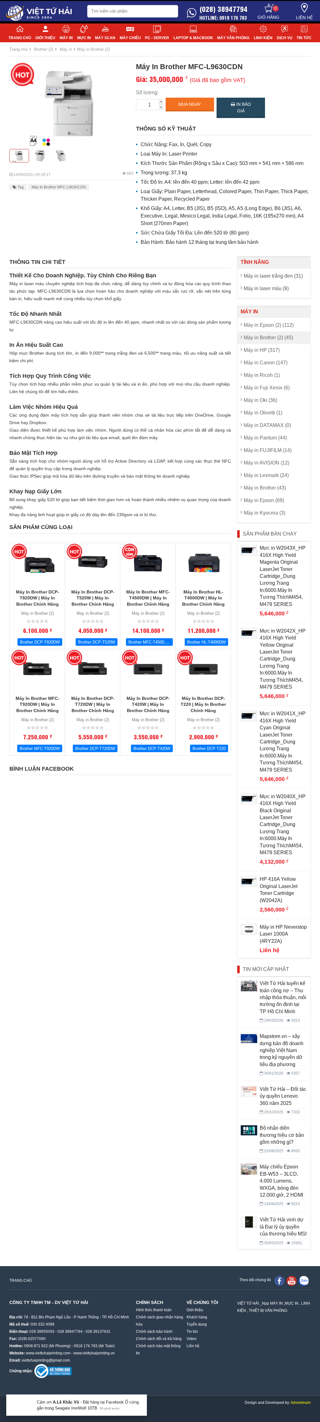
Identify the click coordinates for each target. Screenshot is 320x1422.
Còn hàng (129, 551)
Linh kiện (263, 38)
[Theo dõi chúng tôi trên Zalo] (303, 1280)
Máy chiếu (130, 38)
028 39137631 (98, 1331)
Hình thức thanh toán (154, 1310)
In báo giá (243, 107)
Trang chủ (19, 38)
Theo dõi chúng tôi (255, 1280)
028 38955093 (41, 1331)
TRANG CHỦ (20, 1280)
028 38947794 (70, 1331)
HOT (22, 74)
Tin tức (304, 38)
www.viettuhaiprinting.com (48, 1353)
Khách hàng (197, 1317)
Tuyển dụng (197, 1324)
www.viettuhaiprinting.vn (94, 1353)
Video (192, 1339)
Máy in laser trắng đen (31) (273, 276)
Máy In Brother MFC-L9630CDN (59, 187)
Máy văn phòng (233, 38)
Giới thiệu (45, 38)
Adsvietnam (301, 1402)
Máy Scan (105, 38)
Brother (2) (43, 49)
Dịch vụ (284, 38)
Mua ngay (189, 104)
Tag (20, 187)
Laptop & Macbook (193, 38)
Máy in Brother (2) (93, 49)
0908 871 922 (36, 1346)
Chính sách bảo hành (154, 1331)
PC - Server (157, 38)
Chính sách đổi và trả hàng (159, 1339)
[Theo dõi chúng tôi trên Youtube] (291, 1280)
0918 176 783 (86, 1346)
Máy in (66, 38)
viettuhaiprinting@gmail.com (46, 1360)
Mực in (84, 38)
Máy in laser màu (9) (266, 288)
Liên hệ (304, 17)
